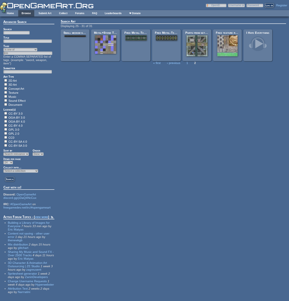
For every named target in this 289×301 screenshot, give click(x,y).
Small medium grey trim (78, 32)
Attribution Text (18, 288)
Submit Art (45, 13)
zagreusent (33, 269)
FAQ (94, 13)
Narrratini (24, 292)
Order (36, 150)
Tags (6, 46)
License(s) (9, 109)
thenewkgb (15, 240)
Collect (63, 13)
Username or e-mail (236, 5)
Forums (79, 13)
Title (6, 37)
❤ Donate (135, 13)
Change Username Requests (27, 281)
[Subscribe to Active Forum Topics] (52, 218)
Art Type (8, 76)
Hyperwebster (44, 284)
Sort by (7, 150)
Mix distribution (18, 244)
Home (10, 13)
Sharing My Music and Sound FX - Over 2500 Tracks (31, 253)
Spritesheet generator (22, 273)
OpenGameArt (26, 194)
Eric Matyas (15, 229)
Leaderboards (113, 13)
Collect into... (12, 167)
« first (157, 63)
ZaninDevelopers (36, 277)
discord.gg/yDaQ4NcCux (19, 197)
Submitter (9, 68)
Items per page (12, 159)
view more (41, 217)
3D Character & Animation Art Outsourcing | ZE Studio (27, 264)
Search (7, 29)
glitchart (23, 247)
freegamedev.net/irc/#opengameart (27, 207)
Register (281, 5)
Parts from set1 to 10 (200, 32)
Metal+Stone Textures (109, 32)
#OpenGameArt (21, 204)
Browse (26, 13)
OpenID (215, 5)
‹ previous (173, 63)
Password (253, 5)
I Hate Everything (257, 32)
